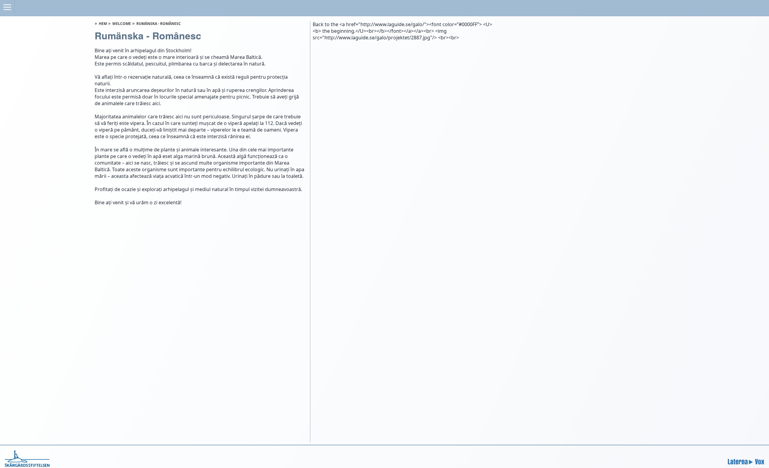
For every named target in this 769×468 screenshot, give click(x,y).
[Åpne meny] (7, 7)
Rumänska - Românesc (158, 23)
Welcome (121, 23)
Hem (103, 23)
